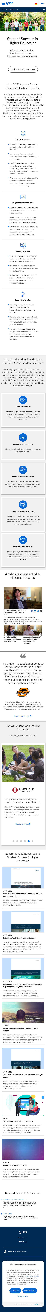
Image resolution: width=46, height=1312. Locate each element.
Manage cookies (23, 1297)
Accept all (15, 1291)
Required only (29, 1291)
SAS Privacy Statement (32, 1276)
